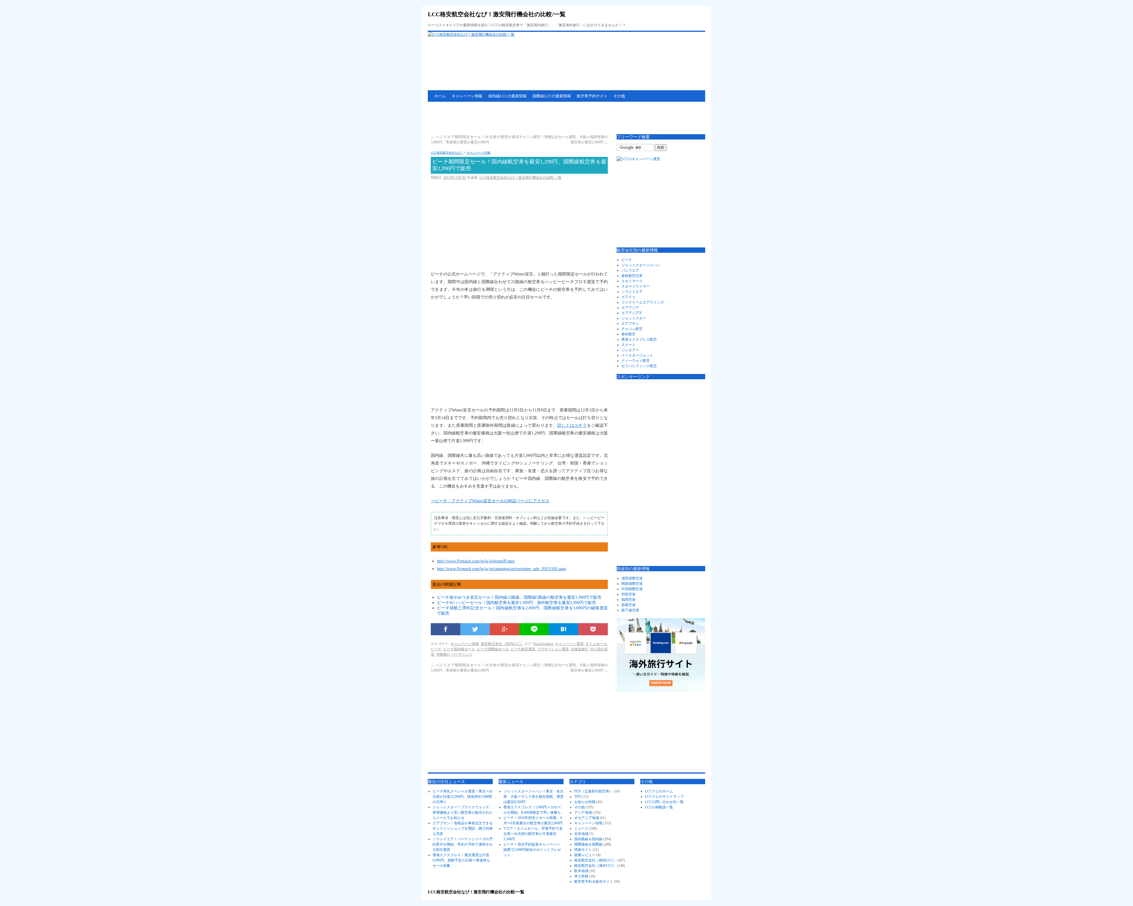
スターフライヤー (635, 286)
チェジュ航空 (632, 329)
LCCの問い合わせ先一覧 (664, 802)
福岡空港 (628, 600)
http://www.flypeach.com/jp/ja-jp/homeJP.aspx (476, 561)
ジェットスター (633, 318)
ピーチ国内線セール (459, 649)
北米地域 (581, 834)
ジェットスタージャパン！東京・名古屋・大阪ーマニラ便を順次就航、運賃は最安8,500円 (533, 796)
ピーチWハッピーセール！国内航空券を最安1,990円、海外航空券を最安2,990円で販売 (516, 602)
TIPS (578, 797)
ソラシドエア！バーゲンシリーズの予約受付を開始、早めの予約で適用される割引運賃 (463, 844)
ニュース (581, 828)
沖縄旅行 (443, 654)
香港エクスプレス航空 (639, 339)
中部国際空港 (632, 589)
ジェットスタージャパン (640, 265)
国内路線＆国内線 (588, 839)
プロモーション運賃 (553, 649)
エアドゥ (628, 297)
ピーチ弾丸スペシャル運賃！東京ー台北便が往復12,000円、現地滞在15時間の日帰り (463, 796)
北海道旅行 (579, 649)
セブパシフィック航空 (639, 366)
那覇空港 (628, 605)
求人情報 (581, 876)
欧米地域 (581, 871)
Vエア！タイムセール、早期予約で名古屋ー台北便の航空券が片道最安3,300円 (533, 833)
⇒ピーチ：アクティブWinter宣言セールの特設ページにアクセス (490, 501)
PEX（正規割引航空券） (593, 791)
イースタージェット (637, 355)
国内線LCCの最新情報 (507, 96)
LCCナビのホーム (659, 791)
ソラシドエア (632, 292)
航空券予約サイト (592, 96)
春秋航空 (628, 334)
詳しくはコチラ (572, 425)
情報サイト (583, 850)
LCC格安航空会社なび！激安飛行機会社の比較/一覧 (497, 14)
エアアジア (630, 308)
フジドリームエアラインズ (642, 302)
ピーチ (436, 649)
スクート (628, 345)
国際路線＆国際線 (588, 844)
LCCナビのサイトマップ (664, 797)
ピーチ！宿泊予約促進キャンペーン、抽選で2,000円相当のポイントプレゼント (533, 849)
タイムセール (596, 644)
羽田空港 (628, 594)
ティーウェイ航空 (635, 361)
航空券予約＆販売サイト (593, 881)
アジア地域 (583, 812)
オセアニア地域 (586, 818)
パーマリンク (461, 654)
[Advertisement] (535, 118)
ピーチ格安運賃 (522, 649)
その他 (619, 96)
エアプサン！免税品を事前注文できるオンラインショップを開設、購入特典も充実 (463, 828)
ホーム (440, 96)
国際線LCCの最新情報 (552, 96)
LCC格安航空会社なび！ (447, 152)
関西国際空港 (632, 584)
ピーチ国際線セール (493, 649)
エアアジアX (631, 313)
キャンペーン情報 (467, 96)
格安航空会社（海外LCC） (595, 866)
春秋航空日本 (632, 276)
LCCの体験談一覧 (659, 807)
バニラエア (630, 270)
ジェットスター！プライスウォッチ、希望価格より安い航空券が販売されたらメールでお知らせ (463, 812)
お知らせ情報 (584, 802)
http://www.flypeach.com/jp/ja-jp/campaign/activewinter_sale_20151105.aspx (501, 569)
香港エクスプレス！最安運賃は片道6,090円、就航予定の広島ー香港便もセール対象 (461, 860)
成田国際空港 (632, 578)
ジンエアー (630, 350)
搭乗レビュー (584, 855)
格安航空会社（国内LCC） (502, 644)
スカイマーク (632, 281)
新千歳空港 (630, 610)
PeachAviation (543, 644)
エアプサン (630, 323)
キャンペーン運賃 (569, 644)
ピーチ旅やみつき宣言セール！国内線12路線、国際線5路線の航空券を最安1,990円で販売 (519, 597)
